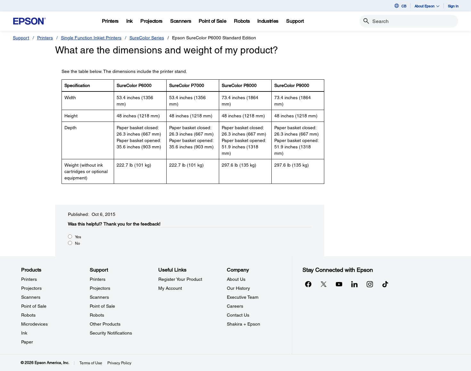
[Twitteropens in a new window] (323, 284)
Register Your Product (180, 279)
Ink (24, 332)
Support (21, 37)
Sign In (453, 6)
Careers (235, 306)
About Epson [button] (424, 6)
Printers (45, 37)
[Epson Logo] (29, 21)
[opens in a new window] (385, 284)
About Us (236, 279)
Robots (28, 315)
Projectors (31, 288)
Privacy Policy (119, 363)
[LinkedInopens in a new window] (354, 284)
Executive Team (243, 297)
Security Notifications (111, 332)
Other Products (105, 324)
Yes (78, 237)
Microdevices (34, 324)
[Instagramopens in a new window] (370, 284)
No (77, 243)
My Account (170, 288)
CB (403, 6)
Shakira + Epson (243, 324)
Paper (27, 341)
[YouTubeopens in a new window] (339, 284)
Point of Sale (33, 306)
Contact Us (238, 315)
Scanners (30, 297)
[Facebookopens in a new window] (308, 284)
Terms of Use (90, 363)
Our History (238, 288)
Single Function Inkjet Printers (91, 37)
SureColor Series (146, 37)
